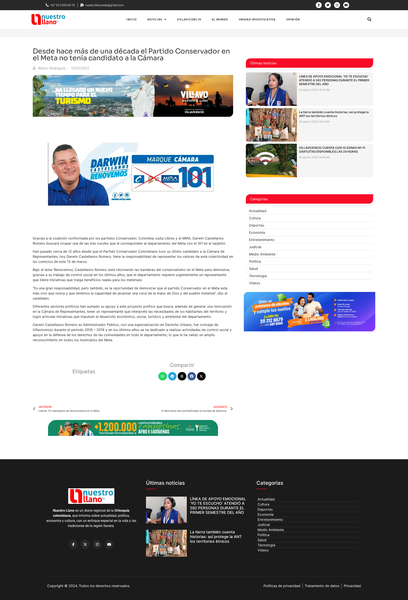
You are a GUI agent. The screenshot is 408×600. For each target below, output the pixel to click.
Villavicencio (189, 19)
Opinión (293, 19)
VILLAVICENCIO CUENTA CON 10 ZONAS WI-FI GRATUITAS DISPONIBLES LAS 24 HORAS (332, 149)
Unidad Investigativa (257, 19)
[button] (369, 19)
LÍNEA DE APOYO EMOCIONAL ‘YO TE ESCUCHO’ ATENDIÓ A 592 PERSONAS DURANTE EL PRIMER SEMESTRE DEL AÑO (334, 80)
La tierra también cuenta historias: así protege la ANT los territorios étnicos (334, 114)
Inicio (131, 19)
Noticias (154, 19)
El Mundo (220, 19)
